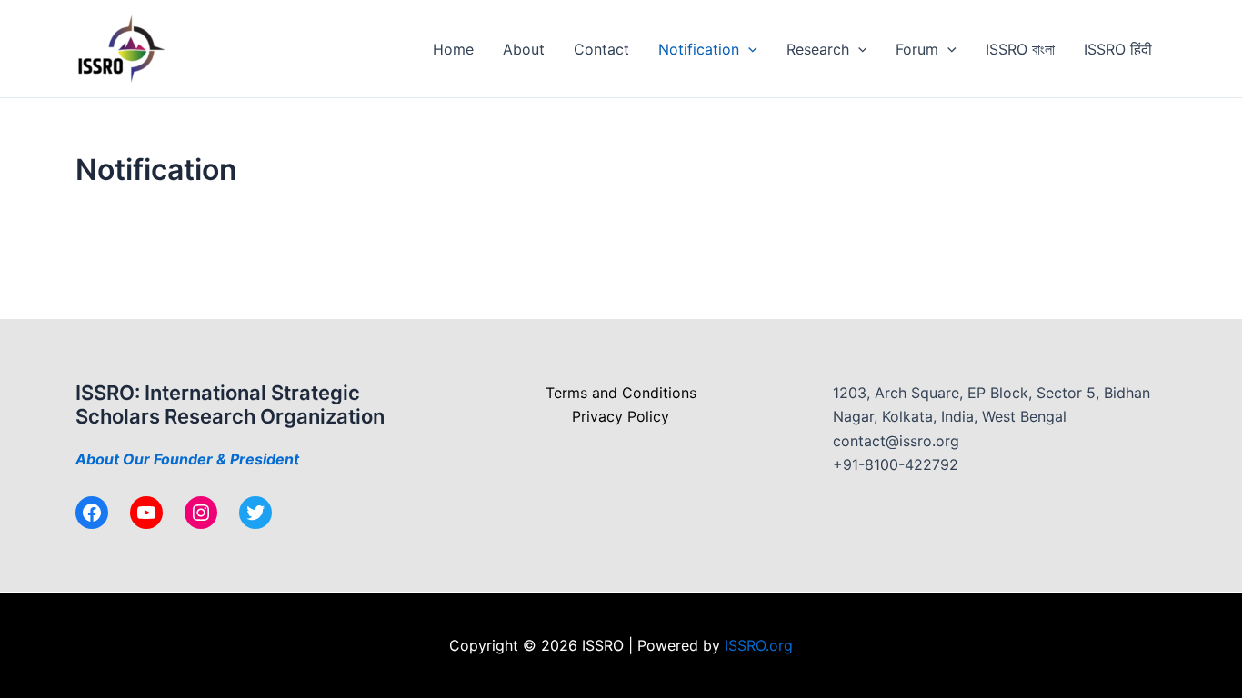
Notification (698, 49)
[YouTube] (146, 512)
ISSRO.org (759, 645)
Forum (917, 49)
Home (453, 49)
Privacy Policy (620, 416)
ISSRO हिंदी (1118, 49)
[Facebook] (91, 512)
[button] (748, 49)
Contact (601, 49)
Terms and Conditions (621, 393)
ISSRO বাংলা (1020, 49)
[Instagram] (201, 512)
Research (817, 49)
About (524, 49)
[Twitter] (255, 512)
